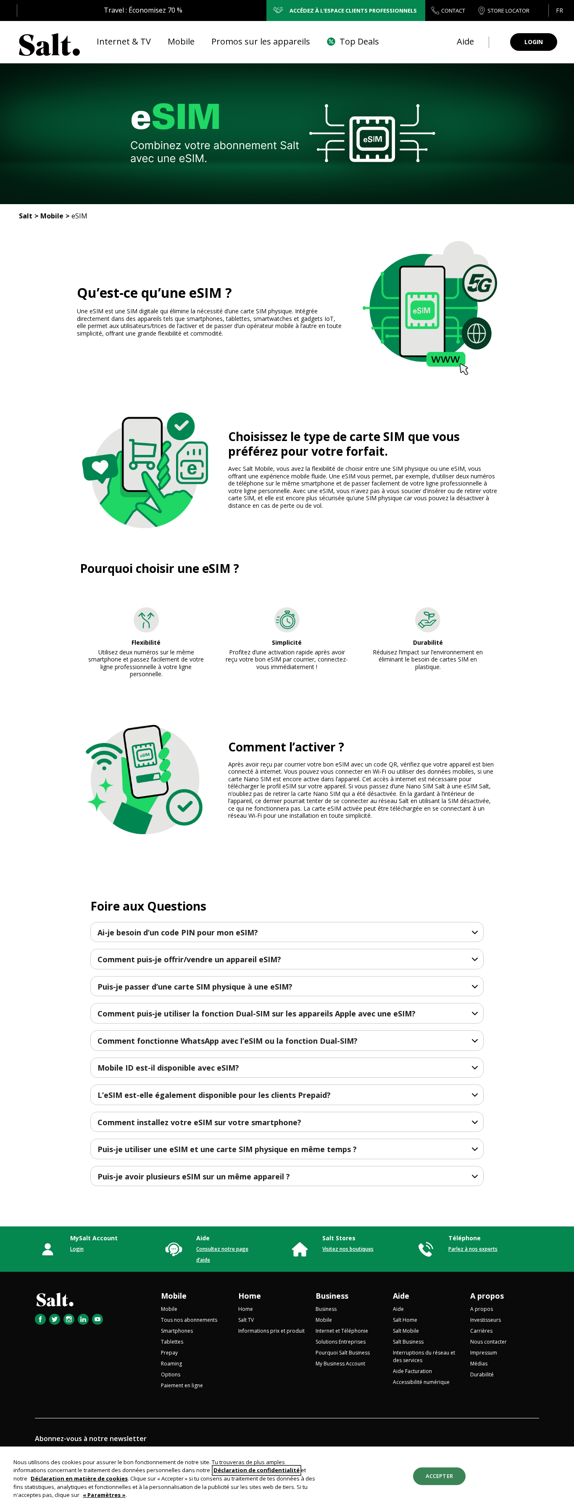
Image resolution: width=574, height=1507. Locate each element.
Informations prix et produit (271, 1330)
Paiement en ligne (182, 1385)
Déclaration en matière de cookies (79, 1478)
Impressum (483, 1352)
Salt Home (405, 1319)
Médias (478, 1363)
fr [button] (559, 10)
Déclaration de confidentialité (256, 1470)
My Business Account (340, 1363)
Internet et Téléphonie (342, 1330)
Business (332, 1296)
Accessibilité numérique (421, 1382)
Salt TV (246, 1319)
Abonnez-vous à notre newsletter (91, 1438)
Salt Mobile (406, 1330)
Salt (25, 216)
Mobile (51, 216)
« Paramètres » (104, 1495)
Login (77, 1248)
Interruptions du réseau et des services (424, 1356)
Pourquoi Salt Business (343, 1352)
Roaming (171, 1363)
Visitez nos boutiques (348, 1248)
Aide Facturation (412, 1371)
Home (249, 1296)
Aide (401, 1296)
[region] (287, 1477)
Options (170, 1374)
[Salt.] (49, 42)
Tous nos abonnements (189, 1319)
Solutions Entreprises (341, 1341)
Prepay (169, 1352)
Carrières (481, 1330)
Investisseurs (485, 1319)
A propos (487, 1296)
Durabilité (482, 1374)
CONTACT (453, 10)
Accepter (439, 1476)
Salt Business (408, 1341)
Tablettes (172, 1341)
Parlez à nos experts (473, 1248)
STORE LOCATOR (508, 10)
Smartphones (177, 1330)
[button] (559, 10)
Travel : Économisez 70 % (143, 10)
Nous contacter (488, 1341)
